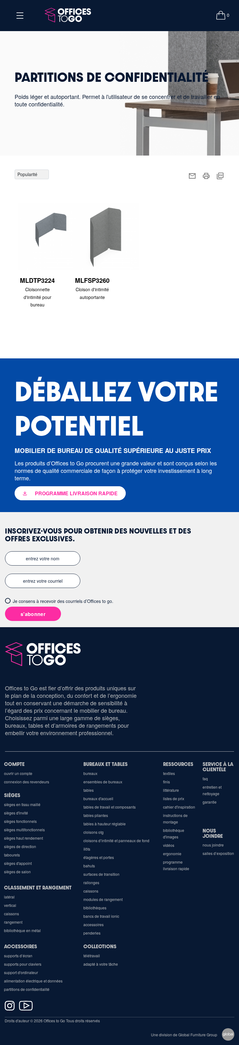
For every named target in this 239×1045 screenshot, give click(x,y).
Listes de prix (173, 798)
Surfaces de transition (101, 874)
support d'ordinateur (21, 972)
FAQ (205, 778)
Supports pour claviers (22, 964)
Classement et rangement (38, 887)
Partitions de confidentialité (26, 989)
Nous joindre (213, 833)
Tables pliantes (95, 815)
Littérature (171, 790)
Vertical (10, 905)
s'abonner (33, 614)
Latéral (9, 896)
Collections (99, 946)
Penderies (92, 932)
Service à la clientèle (218, 766)
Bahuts (89, 865)
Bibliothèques (94, 907)
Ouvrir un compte (18, 773)
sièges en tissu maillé (22, 804)
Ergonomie (172, 853)
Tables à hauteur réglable (104, 823)
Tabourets (12, 854)
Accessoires (93, 924)
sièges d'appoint (18, 863)
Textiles (169, 773)
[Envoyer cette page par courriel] (192, 175)
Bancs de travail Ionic (101, 916)
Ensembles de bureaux (102, 781)
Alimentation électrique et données (33, 980)
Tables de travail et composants (109, 806)
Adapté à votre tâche (100, 964)
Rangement (13, 922)
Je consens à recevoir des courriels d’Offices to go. (63, 601)
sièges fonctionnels (20, 821)
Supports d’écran (18, 955)
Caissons (90, 890)
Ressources (178, 764)
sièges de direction (20, 846)
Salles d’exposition (218, 853)
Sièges (12, 795)
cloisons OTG (93, 832)
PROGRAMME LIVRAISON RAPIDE (76, 493)
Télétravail (91, 955)
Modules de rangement (103, 899)
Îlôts (86, 848)
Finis (166, 781)
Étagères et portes (98, 857)
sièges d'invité (16, 812)
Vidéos (168, 845)
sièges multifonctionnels (24, 829)
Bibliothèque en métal (22, 930)
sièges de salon (17, 871)
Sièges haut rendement (23, 838)
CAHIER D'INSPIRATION (179, 806)
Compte (14, 764)
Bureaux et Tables (105, 764)
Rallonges (91, 882)
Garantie (210, 802)
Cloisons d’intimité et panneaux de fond (116, 840)
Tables (88, 790)
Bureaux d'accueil (98, 798)
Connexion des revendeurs (26, 781)
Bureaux (90, 773)
